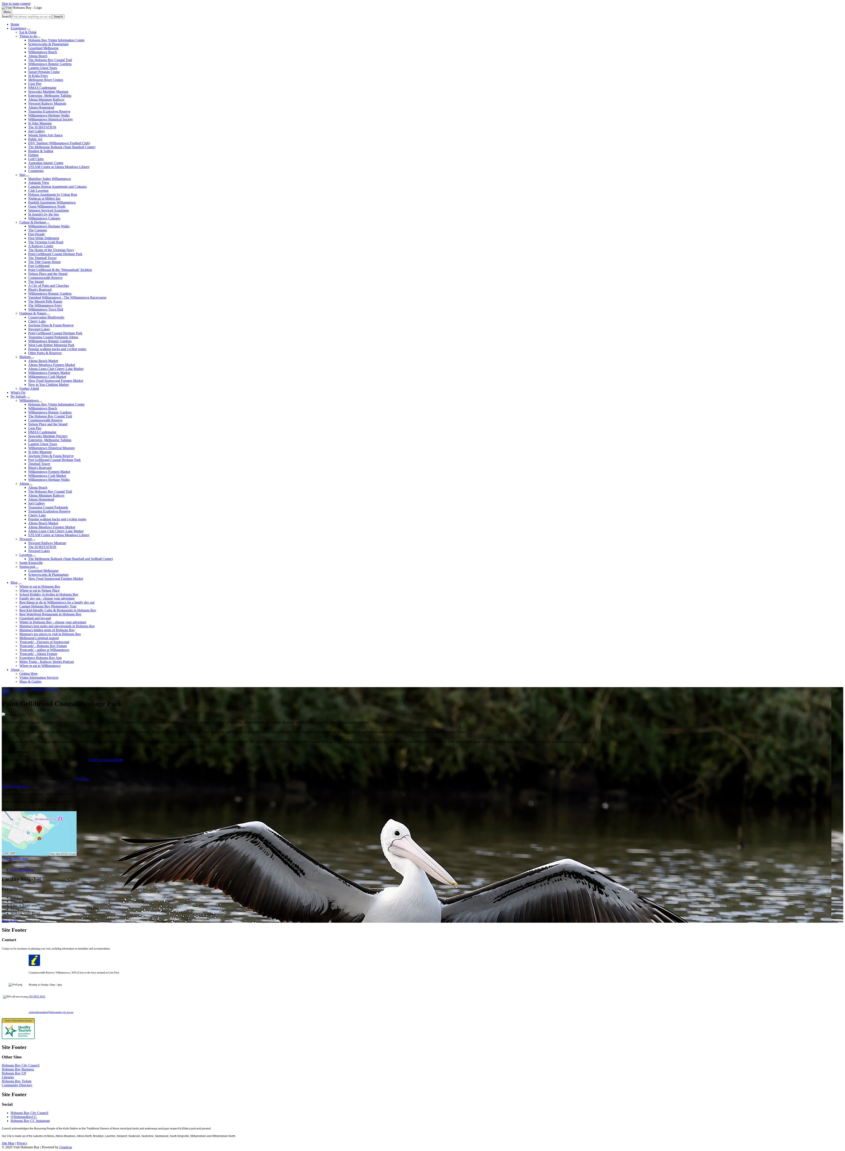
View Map (81, 779)
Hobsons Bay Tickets (16, 1081)
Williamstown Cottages (44, 218)
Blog (14, 582)
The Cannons (37, 230)
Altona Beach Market (43, 361)
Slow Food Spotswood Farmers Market (55, 380)
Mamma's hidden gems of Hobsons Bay (47, 630)
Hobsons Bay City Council (20, 1065)
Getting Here (28, 673)
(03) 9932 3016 (37, 996)
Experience (18, 28)
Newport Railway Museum (47, 103)
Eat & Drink (28, 32)
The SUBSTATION (42, 127)
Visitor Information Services (38, 677)
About (15, 670)
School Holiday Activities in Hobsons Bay (48, 594)
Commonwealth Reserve (45, 278)
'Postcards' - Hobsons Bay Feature (43, 646)
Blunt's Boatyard (39, 289)
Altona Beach (37, 56)
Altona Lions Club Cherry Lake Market (55, 369)
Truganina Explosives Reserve (49, 111)
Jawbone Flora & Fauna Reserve (51, 325)
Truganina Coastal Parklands (48, 507)
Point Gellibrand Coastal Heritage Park (55, 254)
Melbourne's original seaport (39, 638)
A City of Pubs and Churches (48, 285)
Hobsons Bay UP (14, 1073)
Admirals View (38, 183)
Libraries (8, 1077)
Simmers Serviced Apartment (48, 210)
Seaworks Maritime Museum (48, 91)
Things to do (28, 36)
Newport (25, 539)
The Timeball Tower (42, 258)
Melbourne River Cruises (45, 80)
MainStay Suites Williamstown (49, 179)
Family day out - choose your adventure (47, 598)
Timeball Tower (39, 464)
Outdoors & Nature (32, 313)
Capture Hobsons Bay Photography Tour (47, 606)
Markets (25, 357)
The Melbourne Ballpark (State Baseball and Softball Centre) (70, 559)
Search (6, 16)
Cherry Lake (37, 321)
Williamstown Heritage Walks (49, 115)
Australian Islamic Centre (45, 163)
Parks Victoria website (105, 760)
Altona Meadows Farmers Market (51, 365)
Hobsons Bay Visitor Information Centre (56, 40)
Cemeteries (36, 171)
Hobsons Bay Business (18, 1069)
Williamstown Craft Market (47, 377)
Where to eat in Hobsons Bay (39, 586)
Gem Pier (34, 84)
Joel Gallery (36, 131)
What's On (18, 392)
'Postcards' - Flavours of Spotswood (44, 642)
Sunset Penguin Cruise (44, 72)
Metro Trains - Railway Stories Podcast (46, 662)
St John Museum (39, 123)
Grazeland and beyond (35, 618)
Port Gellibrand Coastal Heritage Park (54, 460)
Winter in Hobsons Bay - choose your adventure (52, 622)
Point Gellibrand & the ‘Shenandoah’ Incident (60, 270)
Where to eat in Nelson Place (39, 590)
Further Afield (29, 388)
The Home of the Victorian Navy (51, 250)
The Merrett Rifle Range (45, 301)
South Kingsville (31, 563)
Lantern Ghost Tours (42, 68)
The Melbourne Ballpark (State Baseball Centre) (61, 147)
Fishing (33, 155)
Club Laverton (38, 190)
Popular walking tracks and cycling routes (57, 349)
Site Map (8, 1143)
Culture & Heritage (32, 222)
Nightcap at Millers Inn (44, 198)
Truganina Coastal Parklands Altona (53, 337)
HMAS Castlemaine (42, 88)
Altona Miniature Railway (46, 99)
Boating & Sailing (40, 151)
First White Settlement (43, 238)
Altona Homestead (41, 107)
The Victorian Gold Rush (45, 242)
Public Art (35, 139)
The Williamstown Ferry (45, 305)
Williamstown (29, 400)
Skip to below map (15, 786)
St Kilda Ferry (38, 76)
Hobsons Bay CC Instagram (30, 1121)
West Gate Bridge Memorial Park (51, 345)
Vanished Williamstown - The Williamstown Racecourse (67, 297)
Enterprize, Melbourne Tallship (49, 95)
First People (36, 234)
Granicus (65, 1147)
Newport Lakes (39, 329)
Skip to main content (16, 3)
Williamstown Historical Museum (51, 448)
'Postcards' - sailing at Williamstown (44, 650)
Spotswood (27, 567)
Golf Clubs (36, 159)
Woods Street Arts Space (45, 135)
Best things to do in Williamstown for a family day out (56, 602)
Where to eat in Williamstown (40, 666)
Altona (24, 483)
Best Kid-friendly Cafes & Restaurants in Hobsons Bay (57, 610)
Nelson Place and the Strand (47, 274)
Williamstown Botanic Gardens (50, 64)
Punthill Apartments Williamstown (52, 202)
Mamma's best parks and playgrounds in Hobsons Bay (57, 626)
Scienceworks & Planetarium (48, 44)
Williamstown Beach (42, 52)
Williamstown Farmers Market (49, 373)
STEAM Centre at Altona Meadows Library (59, 167)
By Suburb (18, 396)
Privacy (22, 1143)
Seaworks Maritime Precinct (47, 436)
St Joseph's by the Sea (43, 214)
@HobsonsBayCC (24, 1117)
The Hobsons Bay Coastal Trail (50, 60)
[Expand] (29, 29)
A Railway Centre (40, 246)
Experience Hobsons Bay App (40, 658)
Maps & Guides (30, 681)
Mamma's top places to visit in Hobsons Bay (50, 634)
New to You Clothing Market (48, 384)
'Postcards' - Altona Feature (38, 654)
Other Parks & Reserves (45, 353)
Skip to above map (15, 858)
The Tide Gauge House (44, 262)
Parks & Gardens (22, 870)
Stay (22, 175)
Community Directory (17, 1085)
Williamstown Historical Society (50, 119)
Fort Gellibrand (39, 266)
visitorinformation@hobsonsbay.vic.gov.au (51, 1012)
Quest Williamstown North (46, 206)
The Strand (36, 282)
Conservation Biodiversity (46, 317)
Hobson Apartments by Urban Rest (52, 194)
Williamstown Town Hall (45, 309)
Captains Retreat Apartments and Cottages (57, 186)
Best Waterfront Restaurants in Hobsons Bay (50, 614)
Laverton (25, 555)
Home (6, 689)
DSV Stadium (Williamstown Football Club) (59, 143)
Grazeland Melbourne (43, 48)
